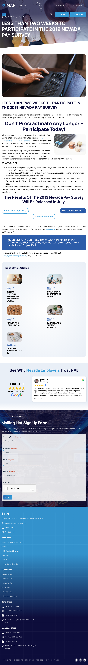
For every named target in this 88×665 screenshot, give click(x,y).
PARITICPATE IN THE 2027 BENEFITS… (54, 325)
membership (50, 229)
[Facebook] (76, 660)
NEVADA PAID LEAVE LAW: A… (13, 324)
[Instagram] (80, 660)
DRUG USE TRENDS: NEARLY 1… (14, 350)
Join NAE (78, 14)
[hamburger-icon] (4, 14)
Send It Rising (55, 660)
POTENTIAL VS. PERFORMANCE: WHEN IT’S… (54, 294)
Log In (62, 14)
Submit (7, 497)
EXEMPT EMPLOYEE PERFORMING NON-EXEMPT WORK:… (13, 296)
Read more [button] (38, 398)
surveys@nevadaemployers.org (14, 256)
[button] (51, 14)
